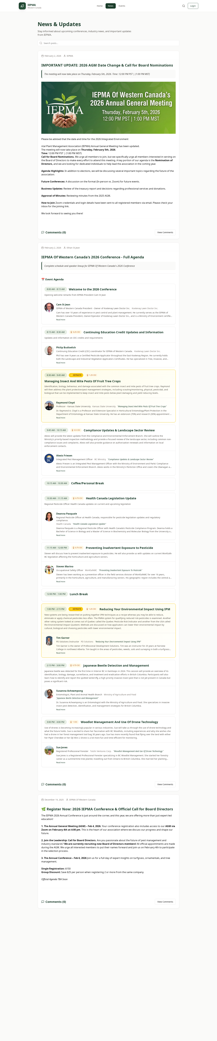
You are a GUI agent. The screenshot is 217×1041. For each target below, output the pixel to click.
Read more (60, 320)
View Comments (165, 232)
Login (193, 5)
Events (122, 5)
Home (100, 5)
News (110, 5)
